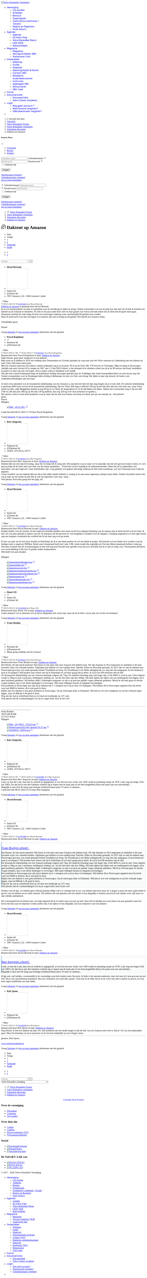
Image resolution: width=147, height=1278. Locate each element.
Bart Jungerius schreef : (16, 961)
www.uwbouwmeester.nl (12, 1043)
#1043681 (40, 777)
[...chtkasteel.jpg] (20, 562)
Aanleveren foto (21, 56)
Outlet (16, 64)
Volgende (11, 245)
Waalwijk (17, 67)
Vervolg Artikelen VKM (24, 54)
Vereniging (13, 7)
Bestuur (17, 15)
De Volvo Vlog (20, 37)
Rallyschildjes (20, 45)
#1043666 (22, 526)
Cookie (10, 1127)
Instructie (18, 81)
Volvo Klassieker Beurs (24, 40)
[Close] (2, 143)
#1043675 (22, 660)
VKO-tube (18, 89)
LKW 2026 (18, 43)
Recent (10, 150)
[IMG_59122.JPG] (16, 407)
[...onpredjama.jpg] (19, 582)
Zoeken (10, 153)
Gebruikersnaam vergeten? (27, 111)
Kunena (80, 1099)
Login (10, 103)
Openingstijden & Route (25, 70)
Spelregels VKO (21, 84)
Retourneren (19, 86)
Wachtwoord (34, 161)
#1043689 (22, 950)
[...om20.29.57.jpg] (27, 727)
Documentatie (14, 94)
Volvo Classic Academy (25, 100)
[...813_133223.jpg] (21, 724)
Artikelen (17, 13)
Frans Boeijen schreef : (15, 848)
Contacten (11, 1113)
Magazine (12, 48)
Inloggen (5, 170)
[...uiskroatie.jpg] (18, 579)
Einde (9, 247)
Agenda (11, 32)
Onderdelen (13, 59)
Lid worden (19, 10)
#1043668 (22, 608)
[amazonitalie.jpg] (16, 565)
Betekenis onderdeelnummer (23, 77)
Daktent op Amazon (10, 306)
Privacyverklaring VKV (18, 1132)
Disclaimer (12, 1111)
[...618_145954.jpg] (18, 730)
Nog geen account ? (23, 105)
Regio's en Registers (23, 26)
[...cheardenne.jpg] (22, 573)
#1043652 (22, 459)
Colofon (10, 1130)
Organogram (19, 18)
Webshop (17, 62)
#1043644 (22, 304)
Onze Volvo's (19, 29)
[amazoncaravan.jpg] (17, 568)
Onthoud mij (10, 164)
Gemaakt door (70, 1099)
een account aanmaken (11, 180)
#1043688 (22, 836)
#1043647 (40, 353)
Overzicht (11, 148)
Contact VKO (19, 73)
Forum (10, 92)
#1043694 (22, 1025)
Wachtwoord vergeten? (25, 108)
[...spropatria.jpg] (22, 571)
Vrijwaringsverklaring (17, 1135)
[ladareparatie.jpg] (16, 576)
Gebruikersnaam (35, 158)
